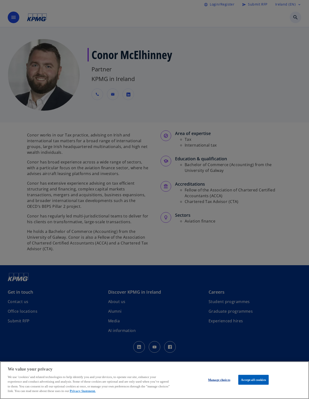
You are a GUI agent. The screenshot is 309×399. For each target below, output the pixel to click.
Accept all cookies (253, 380)
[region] (154, 380)
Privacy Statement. (83, 391)
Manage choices (219, 380)
